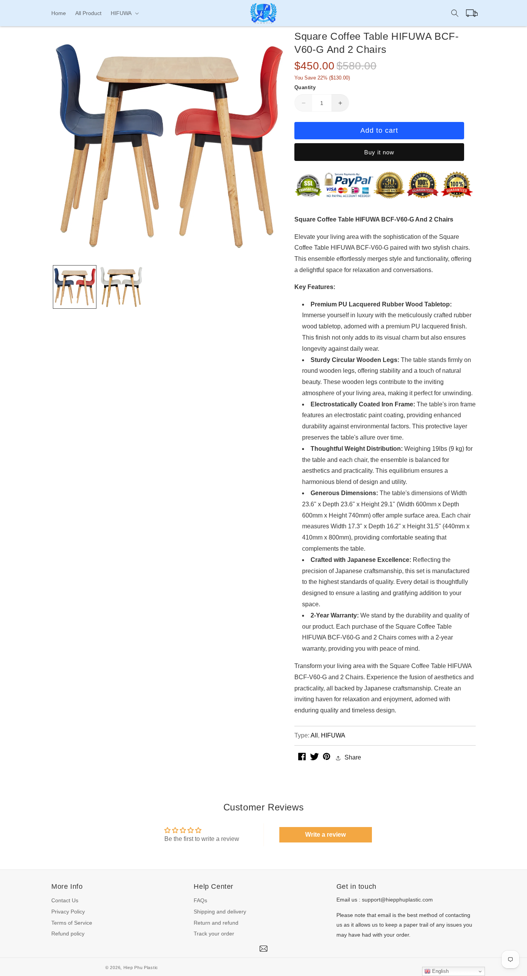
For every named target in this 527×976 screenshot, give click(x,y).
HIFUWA (333, 735)
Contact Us (64, 900)
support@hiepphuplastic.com (397, 899)
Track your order (214, 933)
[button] (124, 13)
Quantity (305, 87)
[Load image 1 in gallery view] (74, 287)
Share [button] (353, 757)
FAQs (200, 900)
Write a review (325, 834)
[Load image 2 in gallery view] (121, 287)
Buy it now (379, 152)
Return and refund (216, 923)
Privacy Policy (68, 911)
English (440, 971)
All (314, 735)
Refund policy (67, 933)
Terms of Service (71, 923)
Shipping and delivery (220, 911)
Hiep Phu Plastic (140, 967)
